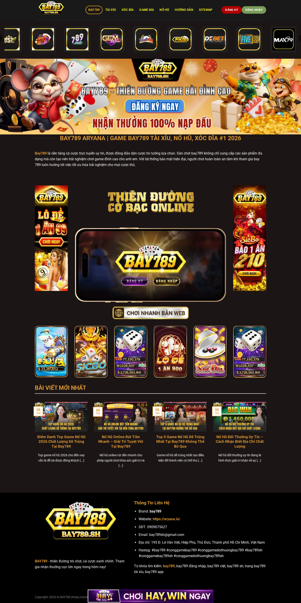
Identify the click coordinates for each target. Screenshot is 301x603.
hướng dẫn (184, 10)
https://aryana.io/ (166, 519)
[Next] (267, 440)
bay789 (169, 566)
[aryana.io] (57, 10)
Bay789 (94, 10)
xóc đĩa (128, 10)
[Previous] (34, 440)
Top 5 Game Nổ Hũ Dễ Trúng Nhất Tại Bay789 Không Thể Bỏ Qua (180, 441)
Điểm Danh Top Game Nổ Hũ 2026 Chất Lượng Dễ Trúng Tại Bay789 (61, 441)
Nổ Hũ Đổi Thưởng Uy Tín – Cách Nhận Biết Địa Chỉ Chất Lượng (240, 441)
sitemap (206, 10)
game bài (146, 10)
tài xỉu (110, 10)
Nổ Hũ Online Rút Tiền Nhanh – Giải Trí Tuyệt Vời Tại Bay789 (120, 441)
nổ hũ (164, 10)
